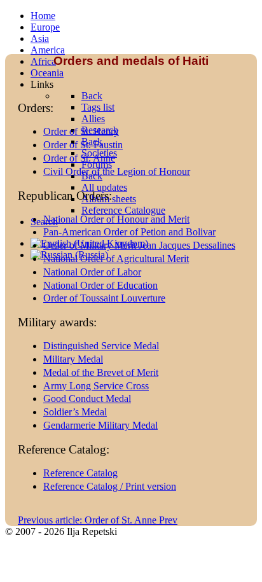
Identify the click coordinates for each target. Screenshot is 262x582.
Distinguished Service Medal (101, 345)
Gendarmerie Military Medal (100, 425)
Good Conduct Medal (87, 398)
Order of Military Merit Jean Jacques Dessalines (139, 245)
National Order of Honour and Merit (116, 219)
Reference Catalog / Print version (109, 486)
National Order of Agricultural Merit (116, 258)
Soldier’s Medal (75, 411)
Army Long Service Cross (96, 385)
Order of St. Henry (81, 131)
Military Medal (73, 359)
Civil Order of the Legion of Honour (116, 171)
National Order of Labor (92, 272)
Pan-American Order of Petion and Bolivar (129, 231)
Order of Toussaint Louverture (104, 298)
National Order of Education (100, 285)
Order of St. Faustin (83, 144)
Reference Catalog (80, 473)
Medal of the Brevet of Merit (100, 372)
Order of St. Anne (79, 158)
